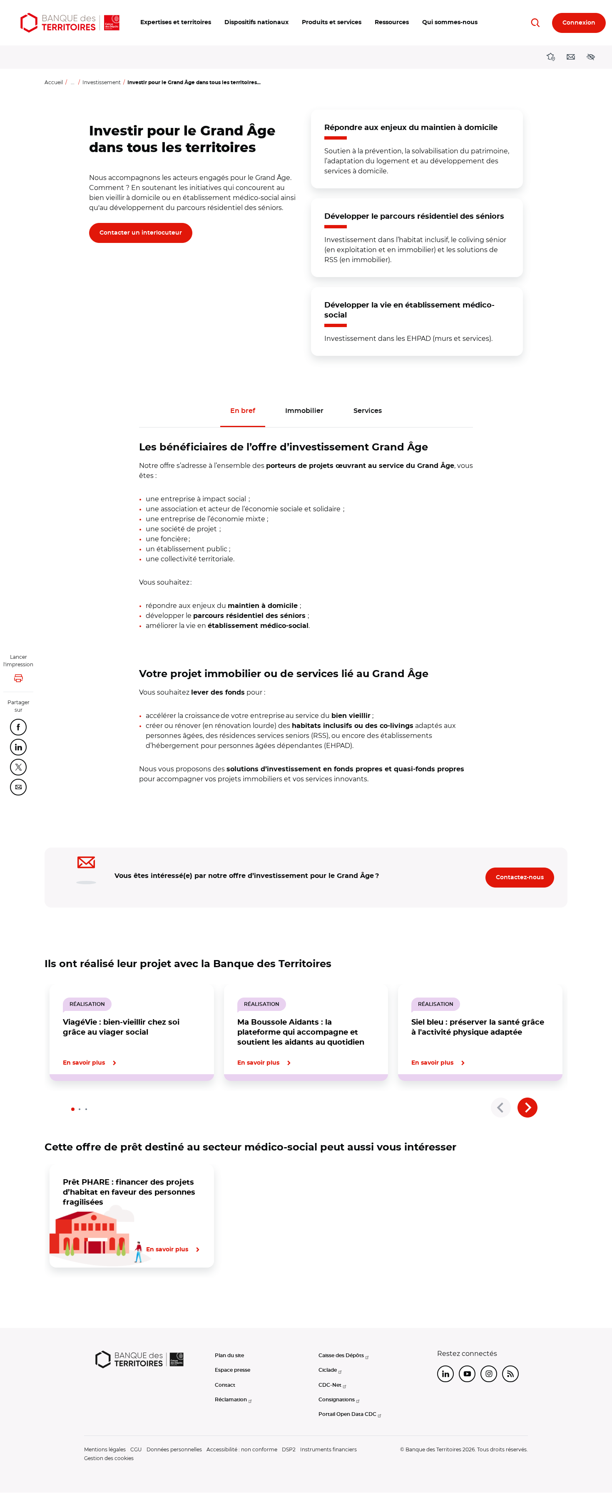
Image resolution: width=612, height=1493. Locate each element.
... (73, 82)
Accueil (54, 82)
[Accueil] (70, 23)
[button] (175, 22)
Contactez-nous (520, 877)
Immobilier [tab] (304, 411)
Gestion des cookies (109, 1458)
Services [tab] (367, 411)
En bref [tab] (242, 411)
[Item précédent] (501, 1108)
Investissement (101, 82)
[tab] (73, 1109)
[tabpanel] (306, 606)
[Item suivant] (527, 1108)
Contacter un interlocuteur (141, 233)
